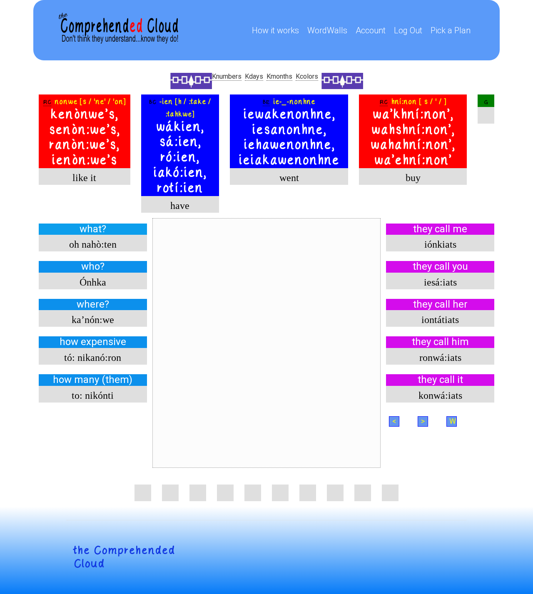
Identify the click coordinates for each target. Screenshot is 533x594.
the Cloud (124, 557)
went (289, 177)
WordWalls (327, 30)
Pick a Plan (451, 30)
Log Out (408, 30)
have (179, 205)
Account (371, 30)
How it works (275, 30)
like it (84, 177)
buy (413, 177)
